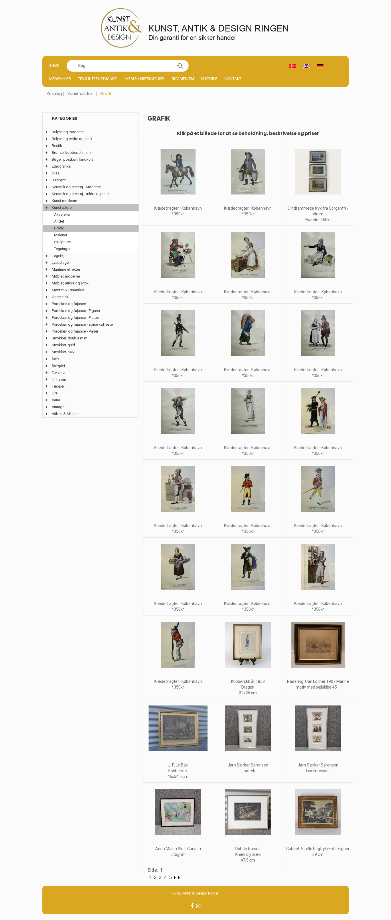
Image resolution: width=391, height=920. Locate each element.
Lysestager (61, 262)
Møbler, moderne (66, 276)
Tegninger (62, 249)
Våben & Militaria (66, 414)
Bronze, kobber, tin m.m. (72, 152)
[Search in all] (180, 66)
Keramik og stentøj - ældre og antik (81, 194)
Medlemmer (60, 78)
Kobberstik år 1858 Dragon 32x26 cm (248, 687)
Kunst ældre (80, 94)
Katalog (54, 94)
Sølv (55, 359)
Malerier (60, 235)
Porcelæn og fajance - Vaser (75, 331)
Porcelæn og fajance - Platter (75, 317)
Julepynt (59, 180)
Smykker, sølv (63, 352)
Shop (54, 65)
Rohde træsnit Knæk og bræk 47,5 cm (248, 854)
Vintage (58, 407)
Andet (59, 221)
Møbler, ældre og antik (70, 283)
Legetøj (58, 255)
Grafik (59, 228)
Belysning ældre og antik (72, 139)
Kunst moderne (64, 200)
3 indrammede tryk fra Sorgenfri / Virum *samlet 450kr (318, 214)
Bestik (57, 145)
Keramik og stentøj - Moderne (76, 187)
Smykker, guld (63, 345)
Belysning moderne (68, 132)
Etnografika (61, 166)
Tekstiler (59, 372)
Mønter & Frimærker (68, 290)
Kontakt (232, 78)
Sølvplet (58, 365)
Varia (56, 400)
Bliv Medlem (183, 78)
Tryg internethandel (98, 78)
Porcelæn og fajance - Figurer (76, 310)
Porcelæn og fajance (69, 304)
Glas (55, 173)
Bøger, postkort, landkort (72, 159)
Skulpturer (62, 242)
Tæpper (58, 386)
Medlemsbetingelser (145, 78)
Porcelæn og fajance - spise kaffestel (83, 324)
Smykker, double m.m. (70, 338)
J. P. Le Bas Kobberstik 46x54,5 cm (177, 771)
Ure (55, 393)
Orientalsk (60, 297)
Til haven (59, 379)
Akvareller (62, 214)
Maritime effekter (66, 269)
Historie (209, 78)
